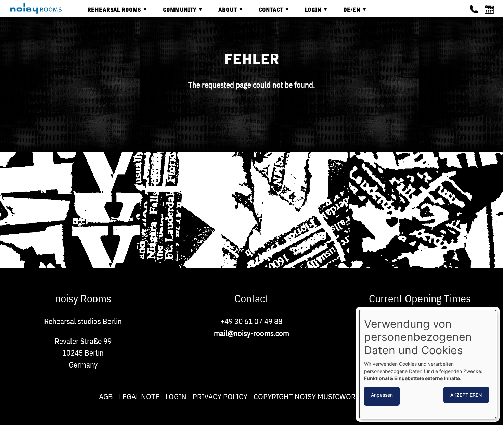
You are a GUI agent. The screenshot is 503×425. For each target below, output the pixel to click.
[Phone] (474, 9)
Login (176, 396)
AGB (106, 396)
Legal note (139, 396)
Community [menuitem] (174, 12)
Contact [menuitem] (265, 12)
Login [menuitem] (308, 12)
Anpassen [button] (382, 395)
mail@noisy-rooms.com (251, 333)
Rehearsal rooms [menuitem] (109, 12)
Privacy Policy (220, 396)
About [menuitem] (222, 12)
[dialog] (427, 364)
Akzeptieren (466, 395)
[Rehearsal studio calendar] (490, 9)
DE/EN (346, 12)
